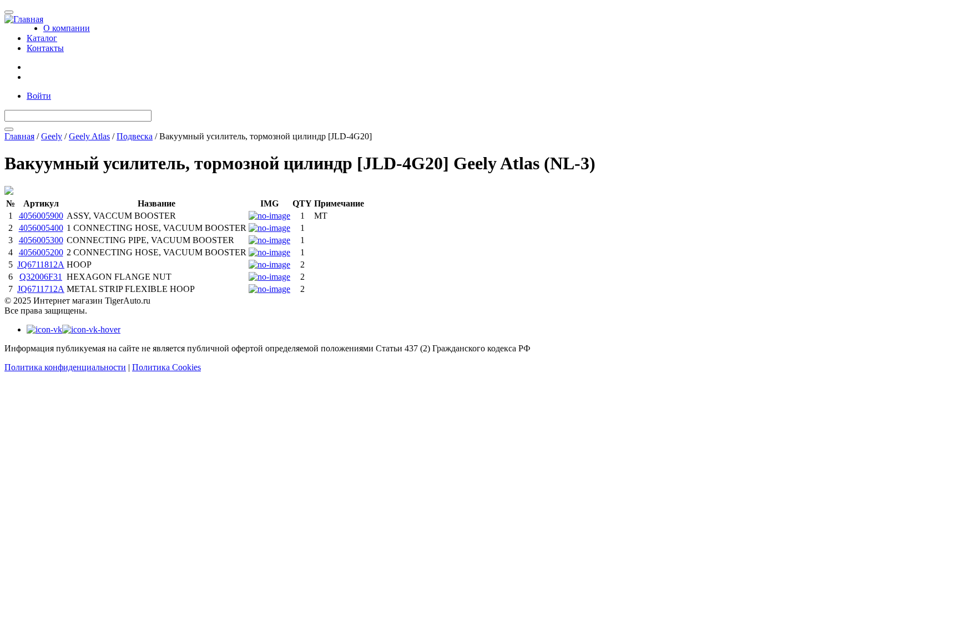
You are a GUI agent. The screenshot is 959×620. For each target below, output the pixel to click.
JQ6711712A (40, 289)
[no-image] (269, 215)
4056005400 (41, 228)
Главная (19, 136)
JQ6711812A (40, 264)
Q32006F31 (40, 276)
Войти (39, 95)
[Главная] (23, 19)
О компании (66, 28)
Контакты (45, 48)
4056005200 (41, 252)
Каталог (42, 38)
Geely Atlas (89, 136)
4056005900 (41, 215)
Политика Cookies (166, 367)
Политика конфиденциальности (65, 367)
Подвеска (135, 136)
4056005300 (41, 240)
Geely (51, 136)
